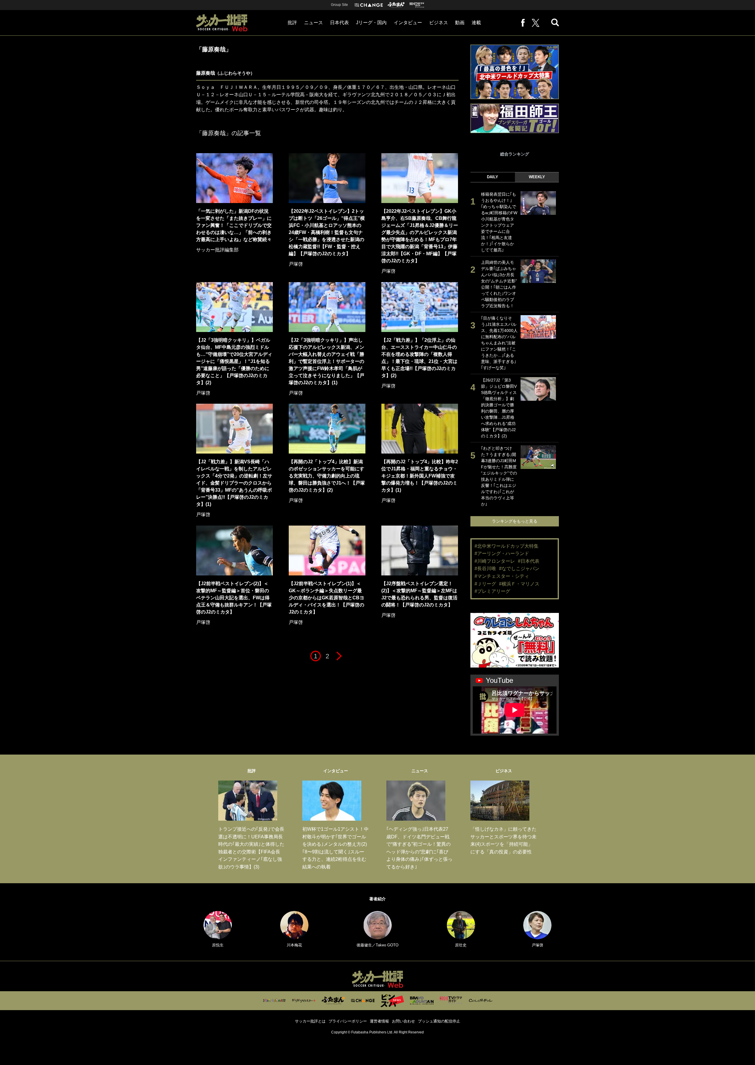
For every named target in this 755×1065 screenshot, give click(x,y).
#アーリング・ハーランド (502, 553)
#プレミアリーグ (492, 591)
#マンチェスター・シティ (502, 576)
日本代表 (339, 22)
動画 (460, 22)
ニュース (313, 22)
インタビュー (408, 22)
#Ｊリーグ (485, 583)
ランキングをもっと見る (514, 521)
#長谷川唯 (485, 568)
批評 (292, 22)
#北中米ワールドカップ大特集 (507, 546)
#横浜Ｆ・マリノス (519, 583)
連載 (476, 22)
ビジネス (438, 22)
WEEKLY (537, 177)
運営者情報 (379, 1021)
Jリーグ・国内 (371, 22)
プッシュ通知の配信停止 (439, 1021)
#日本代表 (528, 561)
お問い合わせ (403, 1021)
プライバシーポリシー (348, 1021)
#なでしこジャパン (519, 568)
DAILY (492, 177)
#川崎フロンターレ (495, 561)
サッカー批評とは (310, 1021)
